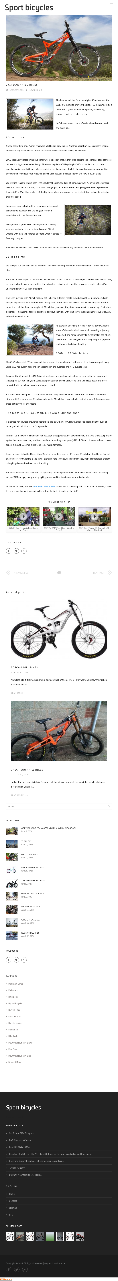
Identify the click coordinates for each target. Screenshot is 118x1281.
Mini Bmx (12, 1049)
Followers (13, 990)
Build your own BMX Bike (32, 867)
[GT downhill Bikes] (59, 628)
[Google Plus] (24, 551)
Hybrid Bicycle (15, 1003)
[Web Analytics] (6, 1279)
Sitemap (13, 1207)
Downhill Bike (36, 90)
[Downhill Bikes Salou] (50, 1236)
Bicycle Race (14, 1009)
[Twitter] (16, 551)
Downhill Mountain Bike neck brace (26, 1174)
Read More (17, 693)
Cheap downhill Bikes (27, 769)
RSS (11, 1214)
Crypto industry (17, 1167)
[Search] (109, 806)
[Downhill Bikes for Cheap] (80, 1236)
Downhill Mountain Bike (19, 1055)
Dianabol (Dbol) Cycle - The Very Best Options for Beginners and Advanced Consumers (50, 1154)
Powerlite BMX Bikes (30, 919)
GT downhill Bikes (24, 667)
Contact (13, 1200)
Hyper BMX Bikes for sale (32, 893)
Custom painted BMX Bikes (33, 880)
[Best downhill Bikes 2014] (40, 1236)
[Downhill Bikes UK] (30, 1236)
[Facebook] (8, 551)
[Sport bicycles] (29, 6)
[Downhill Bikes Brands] (60, 1236)
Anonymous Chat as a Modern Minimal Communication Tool (48, 828)
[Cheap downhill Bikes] (59, 731)
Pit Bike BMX (26, 841)
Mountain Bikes (15, 983)
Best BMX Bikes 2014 (19, 1147)
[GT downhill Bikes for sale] (70, 1236)
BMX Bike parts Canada (20, 1140)
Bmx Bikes (13, 996)
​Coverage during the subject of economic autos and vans (36, 1160)
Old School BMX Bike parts (21, 1133)
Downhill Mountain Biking (20, 1042)
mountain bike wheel (44, 486)
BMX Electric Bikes (29, 854)
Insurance (13, 1029)
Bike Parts (13, 1036)
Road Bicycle (14, 1016)
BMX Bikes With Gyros (30, 906)
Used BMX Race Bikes (30, 933)
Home (12, 1193)
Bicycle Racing (15, 1023)
